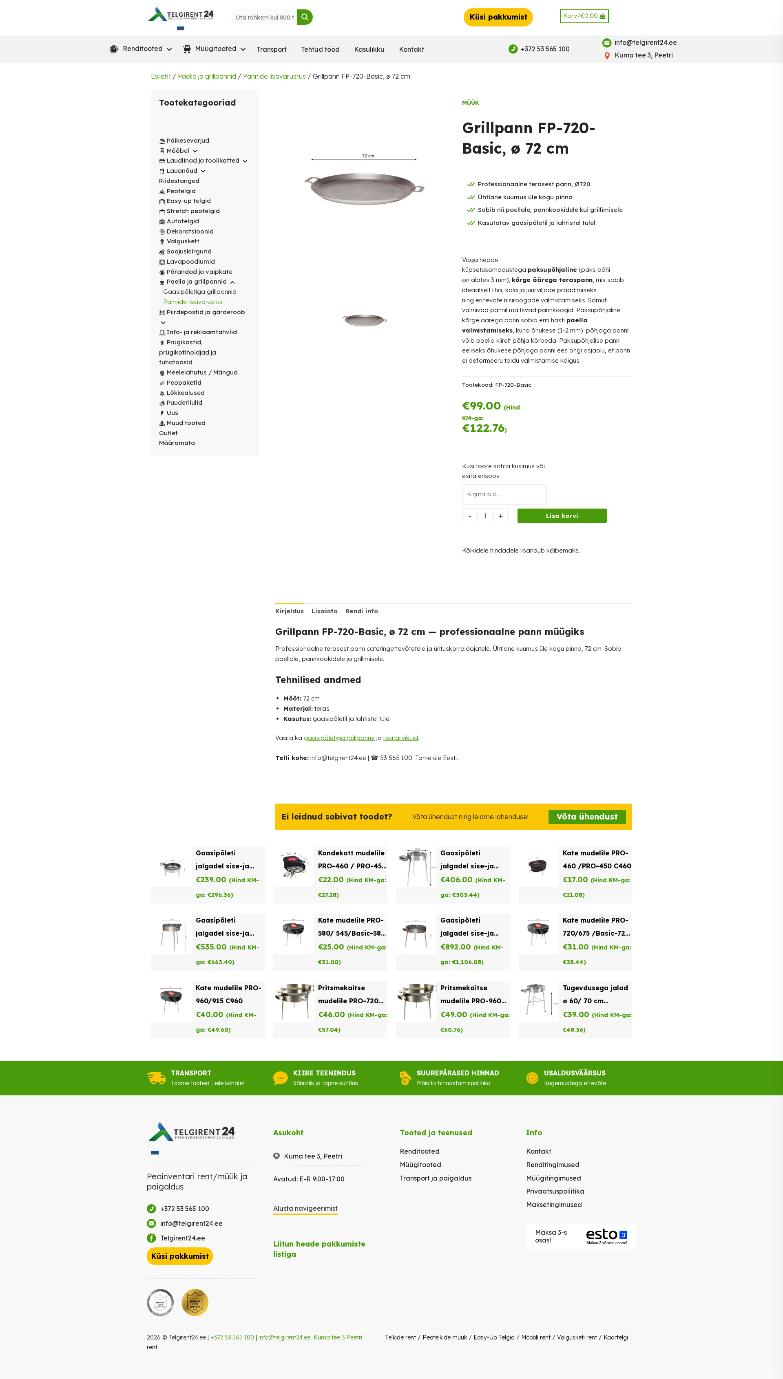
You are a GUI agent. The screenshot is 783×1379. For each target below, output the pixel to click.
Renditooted (420, 1151)
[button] (138, 49)
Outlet (168, 433)
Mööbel (178, 150)
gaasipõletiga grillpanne (339, 738)
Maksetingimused (554, 1205)
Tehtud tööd (320, 49)
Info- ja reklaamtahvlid (202, 332)
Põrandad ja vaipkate (199, 271)
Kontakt (411, 49)
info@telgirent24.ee (284, 1337)
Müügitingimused (553, 1178)
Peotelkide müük (444, 1337)
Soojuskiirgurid (189, 251)
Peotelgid (181, 191)
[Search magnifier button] (305, 17)
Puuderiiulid (184, 402)
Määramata (177, 443)
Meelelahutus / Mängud (202, 372)
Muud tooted (186, 423)
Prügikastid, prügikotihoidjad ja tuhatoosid (187, 352)
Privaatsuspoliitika (555, 1191)
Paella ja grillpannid (207, 76)
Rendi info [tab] (361, 611)
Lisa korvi (562, 516)
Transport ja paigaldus (435, 1178)
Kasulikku (369, 49)
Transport (272, 49)
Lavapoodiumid (191, 261)
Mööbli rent (536, 1337)
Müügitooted (420, 1165)
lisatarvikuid (400, 738)
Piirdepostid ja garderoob (206, 312)
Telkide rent (400, 1337)
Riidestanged (179, 181)
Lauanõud (182, 170)
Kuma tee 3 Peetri (338, 1337)
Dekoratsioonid (190, 231)
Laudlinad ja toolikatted (203, 160)
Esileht (161, 76)
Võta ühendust (587, 816)
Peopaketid (184, 382)
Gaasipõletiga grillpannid (200, 291)
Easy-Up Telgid (494, 1337)
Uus (172, 412)
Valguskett (183, 241)
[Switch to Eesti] (180, 28)
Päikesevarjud (188, 140)
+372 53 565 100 (232, 1337)
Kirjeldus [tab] (289, 611)
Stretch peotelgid (193, 211)
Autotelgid (183, 221)
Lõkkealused (186, 393)
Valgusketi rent (577, 1337)
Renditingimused (553, 1165)
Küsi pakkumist (498, 17)
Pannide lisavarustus (274, 76)
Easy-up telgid (189, 201)
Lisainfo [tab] (325, 611)
